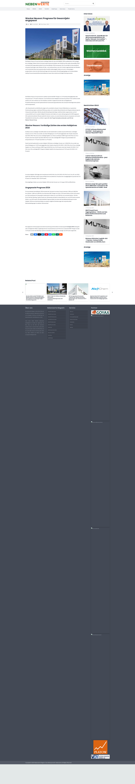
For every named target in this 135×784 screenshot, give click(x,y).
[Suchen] (93, 3)
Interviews (50, 335)
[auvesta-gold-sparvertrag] (97, 87)
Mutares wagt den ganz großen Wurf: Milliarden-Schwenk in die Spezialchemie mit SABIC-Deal (97, 185)
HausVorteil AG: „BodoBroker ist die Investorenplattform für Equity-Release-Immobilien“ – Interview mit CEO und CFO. (97, 38)
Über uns (71, 311)
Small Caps (50, 327)
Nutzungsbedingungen (74, 316)
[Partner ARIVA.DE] (100, 580)
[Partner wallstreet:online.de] (100, 474)
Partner (71, 324)
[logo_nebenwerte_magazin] (37, 3)
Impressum (72, 314)
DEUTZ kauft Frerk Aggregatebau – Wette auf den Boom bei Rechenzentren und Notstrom (96, 212)
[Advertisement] (52, 86)
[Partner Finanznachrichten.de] (100, 368)
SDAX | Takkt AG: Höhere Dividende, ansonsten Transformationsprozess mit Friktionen (56, 298)
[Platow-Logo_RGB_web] (100, 747)
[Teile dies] (35, 234)
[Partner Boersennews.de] (100, 686)
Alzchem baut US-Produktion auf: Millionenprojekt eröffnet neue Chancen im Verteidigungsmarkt (99, 297)
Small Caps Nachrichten (52, 330)
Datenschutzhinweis (73, 319)
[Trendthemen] (97, 66)
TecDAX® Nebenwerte (52, 316)
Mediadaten (72, 322)
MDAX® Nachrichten (52, 314)
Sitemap (71, 327)
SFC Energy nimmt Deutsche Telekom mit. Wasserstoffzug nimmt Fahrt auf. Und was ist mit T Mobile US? (77, 298)
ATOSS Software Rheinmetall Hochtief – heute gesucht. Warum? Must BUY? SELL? (96, 131)
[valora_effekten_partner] (100, 757)
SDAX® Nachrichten (52, 324)
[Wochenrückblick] (97, 51)
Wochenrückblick (51, 332)
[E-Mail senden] (32, 234)
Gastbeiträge (50, 337)
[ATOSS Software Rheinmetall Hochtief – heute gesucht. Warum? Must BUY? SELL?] (97, 116)
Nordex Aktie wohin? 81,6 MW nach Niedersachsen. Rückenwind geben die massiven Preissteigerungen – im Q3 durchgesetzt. (35, 298)
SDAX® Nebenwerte (52, 322)
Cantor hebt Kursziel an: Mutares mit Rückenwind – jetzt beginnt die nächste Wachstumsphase (96, 158)
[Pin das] (46, 234)
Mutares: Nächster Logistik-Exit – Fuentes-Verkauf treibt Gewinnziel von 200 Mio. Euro (97, 240)
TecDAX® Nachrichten (52, 319)
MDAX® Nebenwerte (52, 311)
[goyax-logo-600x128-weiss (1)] (100, 312)
